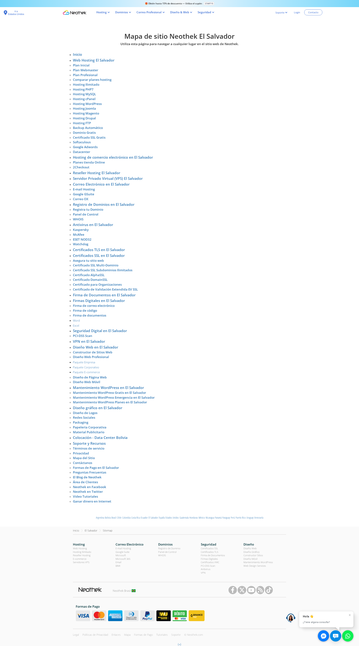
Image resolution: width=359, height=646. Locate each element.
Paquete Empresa (84, 362)
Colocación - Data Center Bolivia (100, 437)
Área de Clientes (85, 482)
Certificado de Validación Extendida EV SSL (105, 289)
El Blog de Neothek (87, 477)
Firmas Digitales (209, 559)
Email (118, 562)
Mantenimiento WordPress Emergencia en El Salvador (114, 397)
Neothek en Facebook (89, 487)
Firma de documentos (89, 315)
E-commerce (79, 559)
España (162, 517)
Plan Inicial (81, 65)
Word (76, 320)
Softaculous (82, 142)
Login (297, 12)
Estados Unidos (172, 517)
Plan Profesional (85, 75)
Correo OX (80, 199)
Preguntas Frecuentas (89, 472)
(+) (179, 644)
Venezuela (258, 517)
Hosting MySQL (84, 94)
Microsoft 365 (123, 559)
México (202, 517)
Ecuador (144, 517)
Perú (233, 517)
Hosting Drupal (84, 118)
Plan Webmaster (85, 70)
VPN (203, 572)
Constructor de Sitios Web (92, 352)
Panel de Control (85, 214)
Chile (119, 517)
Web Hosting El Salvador (93, 60)
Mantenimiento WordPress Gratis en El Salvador (109, 392)
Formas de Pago (143, 634)
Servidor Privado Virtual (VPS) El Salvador (108, 178)
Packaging (80, 422)
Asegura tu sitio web (88, 260)
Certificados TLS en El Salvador (99, 249)
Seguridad (208, 544)
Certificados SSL (209, 548)
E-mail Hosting (84, 189)
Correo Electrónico (129, 544)
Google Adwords (85, 147)
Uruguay (250, 517)
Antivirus (205, 569)
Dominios (165, 544)
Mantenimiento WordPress (258, 562)
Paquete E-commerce (86, 372)
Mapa (127, 634)
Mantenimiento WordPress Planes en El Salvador (110, 402)
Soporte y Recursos (89, 443)
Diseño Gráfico (251, 552)
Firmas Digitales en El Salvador (99, 300)
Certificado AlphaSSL (89, 275)
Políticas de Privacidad (95, 634)
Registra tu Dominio (88, 209)
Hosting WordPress (87, 104)
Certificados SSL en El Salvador (99, 255)
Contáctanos (82, 463)
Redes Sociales (84, 417)
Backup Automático (88, 128)
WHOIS (78, 219)
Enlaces (116, 634)
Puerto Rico (241, 517)
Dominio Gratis (84, 132)
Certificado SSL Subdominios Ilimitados (102, 270)
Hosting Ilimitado (86, 84)
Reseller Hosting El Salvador (96, 172)
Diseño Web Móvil (86, 382)
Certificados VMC (210, 562)
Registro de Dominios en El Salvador (103, 204)
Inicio (77, 54)
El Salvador (153, 517)
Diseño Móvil (250, 559)
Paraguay (226, 517)
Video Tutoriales (85, 496)
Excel (76, 325)
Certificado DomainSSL (90, 279)
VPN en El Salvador (89, 341)
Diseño (248, 544)
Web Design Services (254, 565)
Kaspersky (81, 229)
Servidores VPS (81, 562)
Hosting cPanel (84, 99)
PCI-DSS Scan (82, 336)
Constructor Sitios (253, 555)
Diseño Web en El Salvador (95, 347)
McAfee (78, 234)
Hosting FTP (82, 123)
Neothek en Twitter (88, 491)
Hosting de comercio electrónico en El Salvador (113, 157)
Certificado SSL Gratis (89, 137)
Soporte (176, 634)
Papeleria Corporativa (89, 427)
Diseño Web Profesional (91, 357)
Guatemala (184, 517)
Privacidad (81, 453)
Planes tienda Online (89, 162)
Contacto (313, 12)
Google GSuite (83, 194)
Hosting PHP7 (83, 89)
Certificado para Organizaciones (97, 284)
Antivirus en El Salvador (93, 224)
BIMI (118, 565)
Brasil (113, 517)
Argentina (100, 517)
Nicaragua (210, 517)
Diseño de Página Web (90, 377)
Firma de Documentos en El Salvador (104, 295)
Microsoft (121, 555)
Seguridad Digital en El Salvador (100, 330)
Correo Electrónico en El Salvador (101, 184)
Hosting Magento (86, 113)
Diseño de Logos (85, 413)
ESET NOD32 (82, 239)
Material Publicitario (88, 432)
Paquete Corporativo (86, 367)
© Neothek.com (193, 634)
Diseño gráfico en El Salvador (97, 407)
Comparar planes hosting (92, 79)
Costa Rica (135, 517)
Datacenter (81, 152)
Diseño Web (250, 548)
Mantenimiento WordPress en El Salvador (108, 387)
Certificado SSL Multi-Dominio (95, 265)
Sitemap (107, 530)
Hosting (79, 544)
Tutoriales (162, 634)
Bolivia (108, 517)
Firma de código (85, 310)
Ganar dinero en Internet (92, 501)
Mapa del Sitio (84, 458)
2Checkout (81, 167)
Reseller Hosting (81, 555)
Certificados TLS (209, 552)
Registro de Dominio (169, 548)
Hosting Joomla (84, 108)
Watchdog (80, 244)
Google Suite (122, 552)
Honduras (193, 517)
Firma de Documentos (213, 555)
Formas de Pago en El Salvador (96, 467)
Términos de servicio (88, 448)
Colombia (126, 517)
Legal (76, 634)
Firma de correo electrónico (94, 305)
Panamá (218, 517)
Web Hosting (80, 548)
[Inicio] (74, 12)
